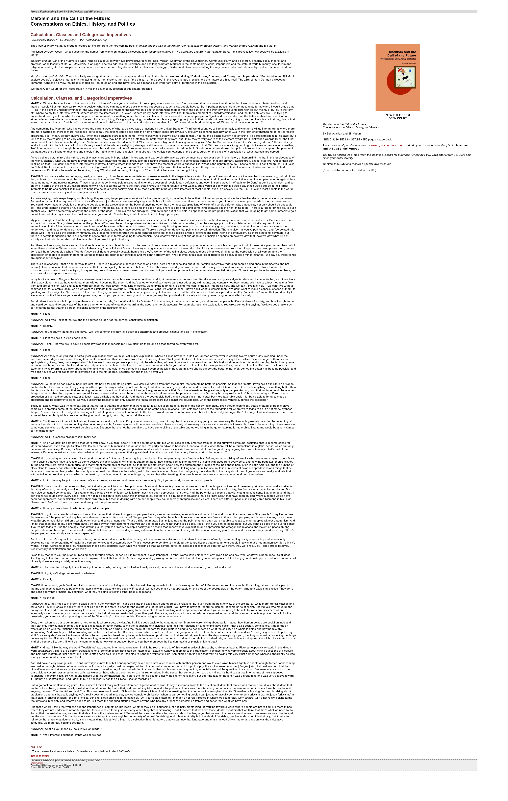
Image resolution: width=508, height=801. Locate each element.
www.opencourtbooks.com (387, 145)
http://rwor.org (37, 763)
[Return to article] (40, 756)
